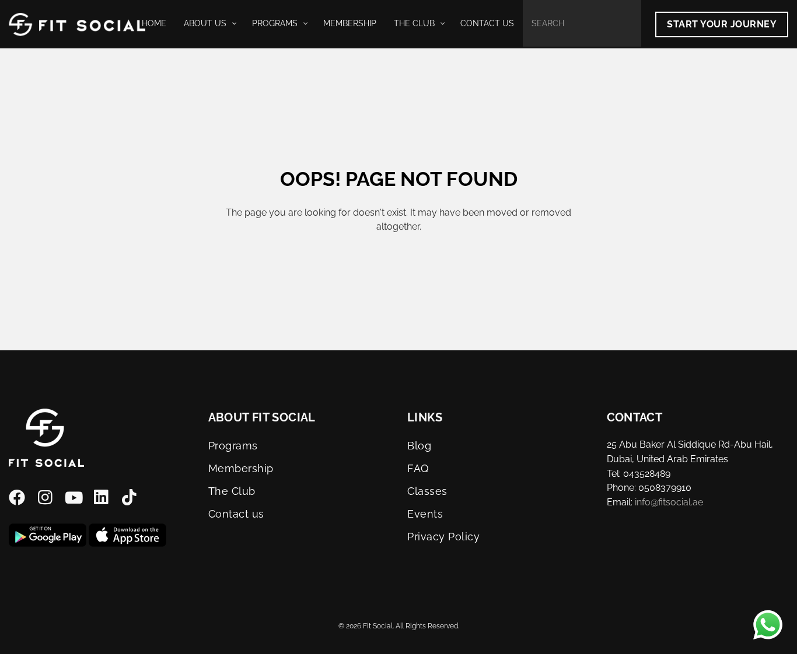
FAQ (418, 468)
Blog (419, 445)
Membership (241, 468)
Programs (233, 445)
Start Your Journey (722, 24)
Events (425, 514)
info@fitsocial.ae (669, 502)
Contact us (236, 514)
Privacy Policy (443, 536)
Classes (427, 491)
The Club (232, 491)
